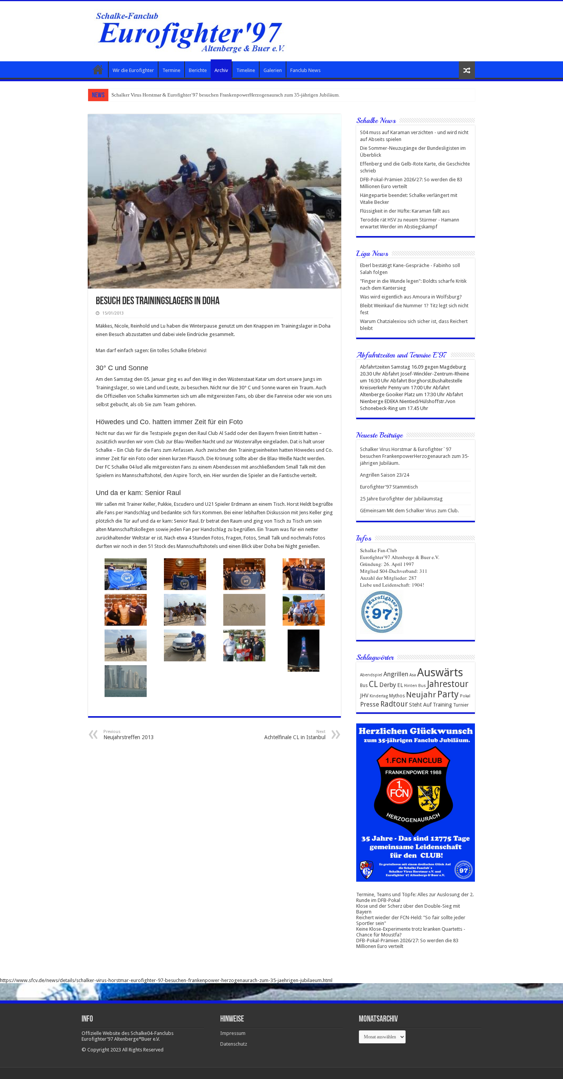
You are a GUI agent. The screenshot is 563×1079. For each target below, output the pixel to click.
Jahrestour (447, 684)
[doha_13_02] (185, 645)
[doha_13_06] (303, 610)
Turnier (461, 705)
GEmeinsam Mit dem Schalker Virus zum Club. (409, 510)
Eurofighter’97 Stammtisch (389, 487)
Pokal (465, 696)
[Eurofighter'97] (190, 30)
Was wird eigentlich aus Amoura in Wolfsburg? (411, 297)
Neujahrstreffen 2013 (128, 734)
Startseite (98, 69)
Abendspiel (371, 674)
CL (373, 684)
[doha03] (244, 610)
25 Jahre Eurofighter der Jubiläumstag (401, 499)
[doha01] (185, 574)
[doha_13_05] (125, 681)
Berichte (198, 70)
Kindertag (379, 696)
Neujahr (421, 694)
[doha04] (125, 574)
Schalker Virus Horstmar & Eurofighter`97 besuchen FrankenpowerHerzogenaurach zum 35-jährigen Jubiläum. (414, 456)
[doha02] (185, 610)
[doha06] (244, 574)
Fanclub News (305, 70)
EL (400, 685)
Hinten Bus (415, 685)
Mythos (397, 696)
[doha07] (125, 610)
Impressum (232, 1033)
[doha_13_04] (303, 651)
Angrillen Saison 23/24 (135, 95)
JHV (364, 695)
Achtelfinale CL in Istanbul (295, 734)
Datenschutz (233, 1044)
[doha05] (303, 574)
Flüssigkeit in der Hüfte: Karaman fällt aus (405, 211)
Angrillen (395, 674)
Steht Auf (420, 705)
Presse (369, 704)
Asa (412, 674)
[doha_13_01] (125, 645)
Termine (171, 70)
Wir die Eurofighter (133, 70)
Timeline (245, 70)
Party (448, 694)
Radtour (394, 704)
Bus (364, 685)
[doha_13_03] (244, 645)
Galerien (272, 70)
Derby (387, 685)
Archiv (221, 70)
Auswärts (440, 672)
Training (442, 705)
